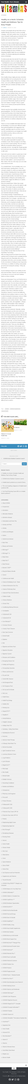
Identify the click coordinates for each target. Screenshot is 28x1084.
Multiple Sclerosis (7, 779)
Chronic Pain (6, 603)
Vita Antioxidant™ (7, 1036)
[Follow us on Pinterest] (26, 446)
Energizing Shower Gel (8, 661)
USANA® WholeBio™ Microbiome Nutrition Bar (15, 1018)
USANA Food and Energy (9, 914)
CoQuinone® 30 (7, 618)
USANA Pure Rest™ (8, 978)
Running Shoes (6, 836)
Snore (4, 858)
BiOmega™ (6, 549)
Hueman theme (22, 1076)
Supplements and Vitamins (9, 876)
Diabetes (5, 639)
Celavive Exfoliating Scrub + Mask (11, 582)
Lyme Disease (6, 761)
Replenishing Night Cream (9, 822)
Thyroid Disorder (7, 879)
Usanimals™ (6, 1021)
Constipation (6, 610)
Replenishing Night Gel (8, 826)
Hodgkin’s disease (7, 722)
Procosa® (5, 797)
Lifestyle (7, 408)
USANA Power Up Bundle (9, 957)
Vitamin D (5, 1039)
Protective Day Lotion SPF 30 (10, 815)
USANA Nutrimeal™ (8, 949)
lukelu (5, 27)
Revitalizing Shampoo (8, 833)
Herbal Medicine (7, 718)
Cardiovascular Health (8, 578)
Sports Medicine (7, 861)
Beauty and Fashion (8, 546)
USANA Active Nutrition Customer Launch (13, 478)
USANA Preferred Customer (10, 960)
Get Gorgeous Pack (8, 686)
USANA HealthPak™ (8, 921)
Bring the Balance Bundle (9, 571)
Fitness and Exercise (8, 671)
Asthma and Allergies (8, 531)
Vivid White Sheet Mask (9, 1050)
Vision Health (6, 1028)
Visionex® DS (6, 1032)
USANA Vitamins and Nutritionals (11, 989)
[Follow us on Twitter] (21, 446)
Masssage (5, 768)
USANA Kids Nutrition (8, 932)
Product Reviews (7, 800)
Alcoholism (5, 510)
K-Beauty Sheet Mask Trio (9, 743)
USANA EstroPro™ (8, 906)
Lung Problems (6, 757)
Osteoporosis (6, 790)
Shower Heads (6, 847)
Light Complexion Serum (9, 750)
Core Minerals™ (7, 621)
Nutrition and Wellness (8, 786)
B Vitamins (17, 427)
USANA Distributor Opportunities (11, 903)
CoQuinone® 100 (7, 614)
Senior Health (6, 844)
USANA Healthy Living (8, 924)
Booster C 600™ (7, 567)
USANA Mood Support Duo (9, 939)
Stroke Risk (6, 869)
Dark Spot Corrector (8, 632)
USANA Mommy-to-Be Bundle (10, 935)
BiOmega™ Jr (6, 553)
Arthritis (4, 528)
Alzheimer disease (7, 517)
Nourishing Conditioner (8, 783)
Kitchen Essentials (7, 747)
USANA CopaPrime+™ (8, 899)
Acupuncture (6, 506)
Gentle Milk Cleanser (8, 679)
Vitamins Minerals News (9, 1046)
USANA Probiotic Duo (8, 964)
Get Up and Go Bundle (8, 689)
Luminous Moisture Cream (9, 754)
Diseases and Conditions (9, 657)
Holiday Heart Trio (7, 725)
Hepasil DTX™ (6, 711)
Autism (4, 535)
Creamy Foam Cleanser (9, 628)
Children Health (6, 596)
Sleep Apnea (6, 854)
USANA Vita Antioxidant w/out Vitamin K (13, 982)
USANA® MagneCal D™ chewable (11, 1003)
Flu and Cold (6, 675)
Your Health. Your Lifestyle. (10, 2)
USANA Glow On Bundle (9, 917)
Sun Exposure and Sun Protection (11, 872)
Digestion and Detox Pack (9, 646)
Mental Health (6, 775)
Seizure (4, 840)
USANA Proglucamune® (9, 971)
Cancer (4, 574)
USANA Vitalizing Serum (9, 985)
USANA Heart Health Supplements (11, 928)
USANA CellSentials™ (8, 892)
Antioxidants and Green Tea (10, 521)
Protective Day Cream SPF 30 (10, 811)
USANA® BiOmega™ (8, 993)
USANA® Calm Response (9, 996)
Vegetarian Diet (6, 1025)
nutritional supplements (15, 408)
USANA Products (7, 967)
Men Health (5, 772)
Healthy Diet (6, 704)
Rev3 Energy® (6, 829)
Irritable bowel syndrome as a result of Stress (14, 482)
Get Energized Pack (8, 682)
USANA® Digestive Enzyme (10, 1000)
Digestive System (7, 653)
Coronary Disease (7, 625)
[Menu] (26, 2)
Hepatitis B (5, 714)
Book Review (6, 564)
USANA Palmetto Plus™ (9, 953)
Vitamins (3, 15)
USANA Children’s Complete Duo (11, 896)
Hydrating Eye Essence (9, 732)
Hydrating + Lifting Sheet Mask (10, 729)
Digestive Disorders (8, 650)
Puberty (5, 818)
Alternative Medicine (8, 513)
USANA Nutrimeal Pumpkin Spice (11, 946)
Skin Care (5, 851)
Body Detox (6, 557)
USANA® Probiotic (7, 1010)
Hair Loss (5, 693)
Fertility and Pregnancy (8, 664)
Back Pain (5, 542)
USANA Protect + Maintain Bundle (11, 975)
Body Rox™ (6, 560)
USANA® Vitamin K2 (8, 1014)
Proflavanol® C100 (7, 804)
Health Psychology (7, 700)
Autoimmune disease (8, 539)
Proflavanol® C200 (7, 808)
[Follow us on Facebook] (18, 446)
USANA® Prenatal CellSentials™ (11, 1007)
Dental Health (6, 635)
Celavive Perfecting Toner (9, 589)
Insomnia (5, 736)
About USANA (6, 503)
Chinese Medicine (7, 600)
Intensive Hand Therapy (9, 740)
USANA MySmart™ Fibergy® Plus (11, 942)
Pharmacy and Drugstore (9, 793)
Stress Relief (6, 865)
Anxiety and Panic (7, 524)
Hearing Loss (6, 707)
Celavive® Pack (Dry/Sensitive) (11, 592)
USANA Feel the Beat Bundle (10, 910)
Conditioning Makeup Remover (10, 607)
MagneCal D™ (6, 765)
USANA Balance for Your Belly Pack (12, 888)
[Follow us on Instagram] (23, 446)
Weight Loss (6, 1054)
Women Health (5, 411)
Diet (4, 643)
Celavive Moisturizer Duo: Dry (10, 585)
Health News (6, 696)
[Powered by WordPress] (8, 1076)
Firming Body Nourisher (9, 668)
